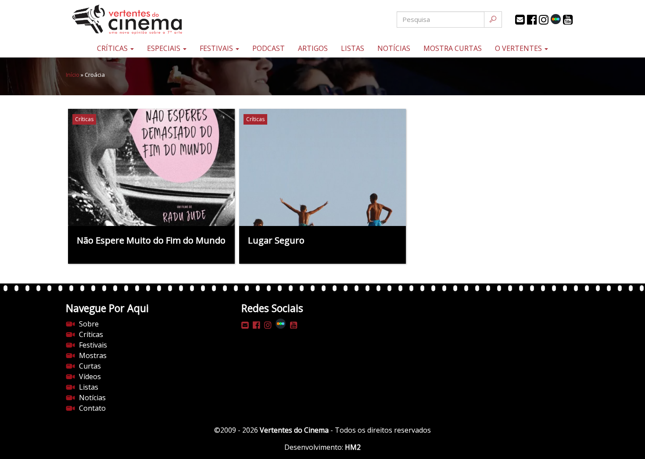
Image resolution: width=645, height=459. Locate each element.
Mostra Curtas (452, 48)
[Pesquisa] (493, 19)
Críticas (113, 48)
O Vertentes (519, 48)
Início (72, 75)
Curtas (90, 366)
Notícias (393, 48)
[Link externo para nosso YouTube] (568, 19)
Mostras (93, 355)
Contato (92, 408)
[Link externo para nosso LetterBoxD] (556, 19)
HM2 (353, 447)
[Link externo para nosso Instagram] (543, 19)
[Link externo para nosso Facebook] (532, 19)
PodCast (268, 48)
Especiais (164, 48)
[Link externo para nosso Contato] (520, 19)
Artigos (313, 48)
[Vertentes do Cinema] (151, 19)
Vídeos (90, 376)
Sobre (89, 324)
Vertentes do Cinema (294, 430)
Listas (352, 48)
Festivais (217, 48)
